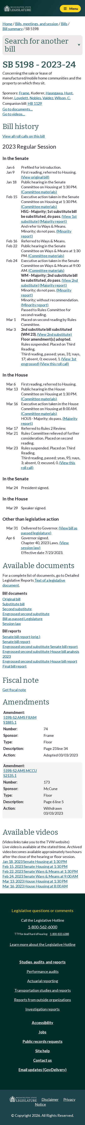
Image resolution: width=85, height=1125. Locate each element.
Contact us (42, 1060)
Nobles (35, 98)
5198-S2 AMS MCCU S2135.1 (20, 773)
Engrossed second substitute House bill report (39, 661)
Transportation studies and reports (42, 990)
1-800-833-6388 (59, 934)
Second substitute (17, 609)
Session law (11, 623)
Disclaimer (50, 1099)
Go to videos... (13, 114)
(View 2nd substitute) (54, 334)
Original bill (11, 599)
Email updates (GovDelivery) (42, 1069)
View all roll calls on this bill (23, 136)
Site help (42, 1051)
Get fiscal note (14, 689)
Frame (24, 93)
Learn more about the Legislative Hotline (43, 944)
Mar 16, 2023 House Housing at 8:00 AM (35, 886)
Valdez (47, 98)
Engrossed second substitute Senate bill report (40, 646)
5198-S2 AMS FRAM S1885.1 (20, 720)
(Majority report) (53, 221)
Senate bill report (16, 641)
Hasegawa (54, 93)
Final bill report (14, 666)
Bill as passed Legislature (22, 618)
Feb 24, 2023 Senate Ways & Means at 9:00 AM (40, 876)
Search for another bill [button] (42, 45)
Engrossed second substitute (26, 614)
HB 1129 (35, 103)
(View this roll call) (54, 364)
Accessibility (42, 1022)
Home (7, 23)
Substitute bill (13, 604)
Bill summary (12, 28)
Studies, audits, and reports (42, 962)
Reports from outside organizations (42, 999)
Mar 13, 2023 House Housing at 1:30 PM (34, 881)
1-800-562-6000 (42, 927)
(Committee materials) (39, 192)
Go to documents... (17, 109)
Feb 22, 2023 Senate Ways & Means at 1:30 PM (40, 871)
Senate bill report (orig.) (21, 636)
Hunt (68, 93)
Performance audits (43, 971)
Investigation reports (42, 1009)
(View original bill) (35, 177)
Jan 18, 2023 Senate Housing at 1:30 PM (34, 861)
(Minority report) (34, 305)
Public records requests (43, 1041)
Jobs (42, 1032)
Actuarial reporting (42, 981)
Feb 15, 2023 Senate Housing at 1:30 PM (34, 866)
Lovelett (21, 98)
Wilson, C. (63, 98)
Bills (64, 23)
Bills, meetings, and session (36, 23)
